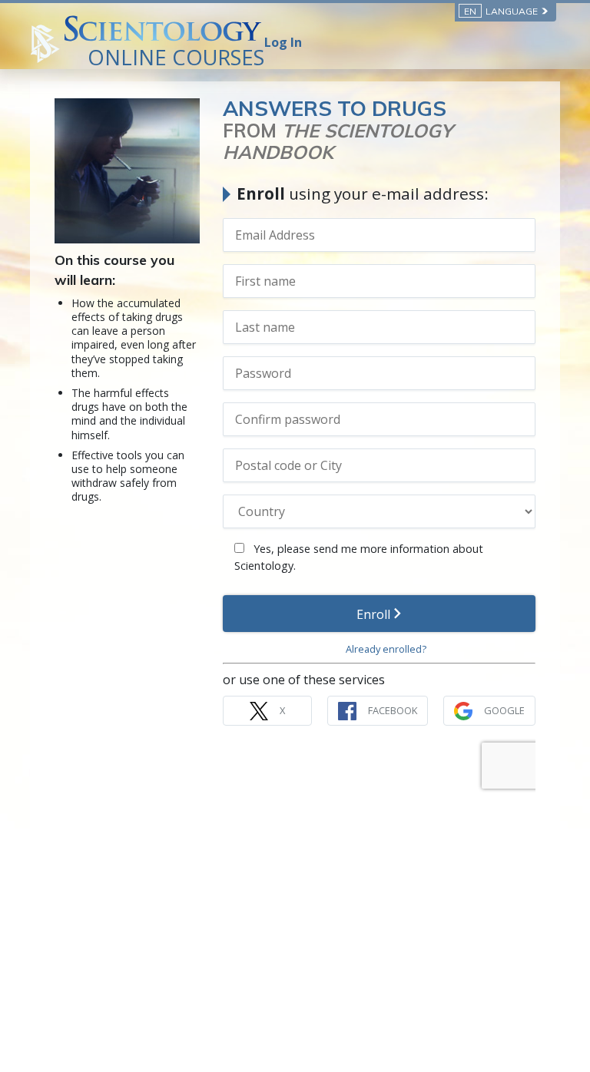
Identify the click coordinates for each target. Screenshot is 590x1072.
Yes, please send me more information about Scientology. (358, 557)
